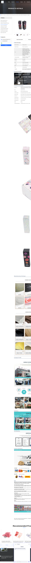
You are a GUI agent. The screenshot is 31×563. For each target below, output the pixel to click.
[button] (5, 536)
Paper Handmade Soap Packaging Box (21, 518)
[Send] (29, 562)
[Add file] (15, 562)
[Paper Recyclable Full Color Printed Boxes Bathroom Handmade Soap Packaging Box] (18, 534)
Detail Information (20, 39)
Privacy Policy (5, 560)
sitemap (2, 560)
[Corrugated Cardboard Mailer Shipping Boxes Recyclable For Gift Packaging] (7, 534)
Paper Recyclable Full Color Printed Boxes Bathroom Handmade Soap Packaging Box (18, 542)
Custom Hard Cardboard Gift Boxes (19, 519)
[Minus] (28, 544)
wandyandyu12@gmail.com (6, 39)
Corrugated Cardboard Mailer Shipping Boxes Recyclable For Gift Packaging (7, 542)
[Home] (2, 2)
